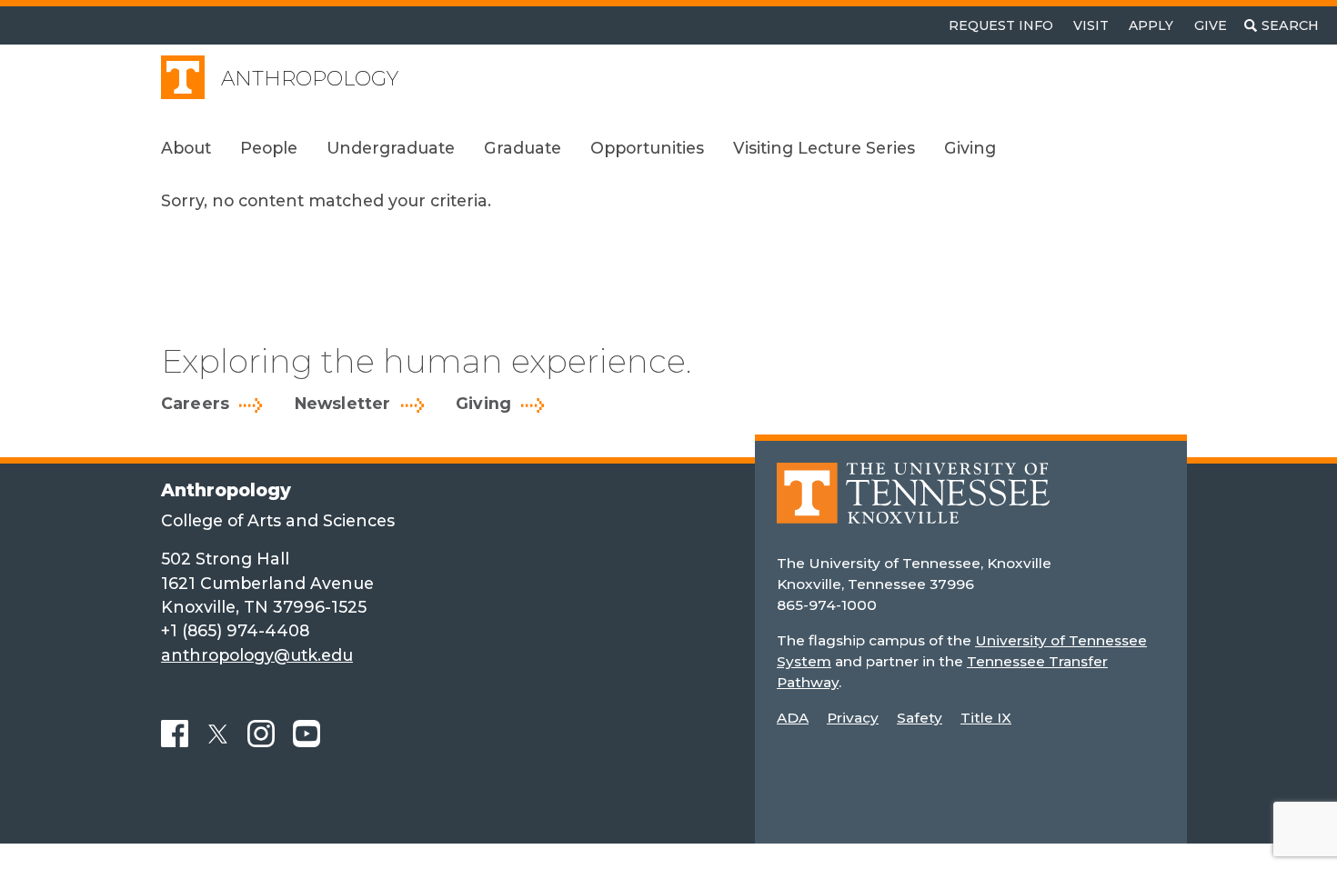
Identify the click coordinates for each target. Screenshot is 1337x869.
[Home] (913, 505)
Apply (1151, 25)
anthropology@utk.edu (257, 654)
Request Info (1001, 25)
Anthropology (309, 78)
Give (1210, 25)
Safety (919, 717)
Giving (483, 404)
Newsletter (343, 404)
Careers (195, 404)
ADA (793, 717)
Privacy (853, 717)
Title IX (985, 717)
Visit (1091, 25)
